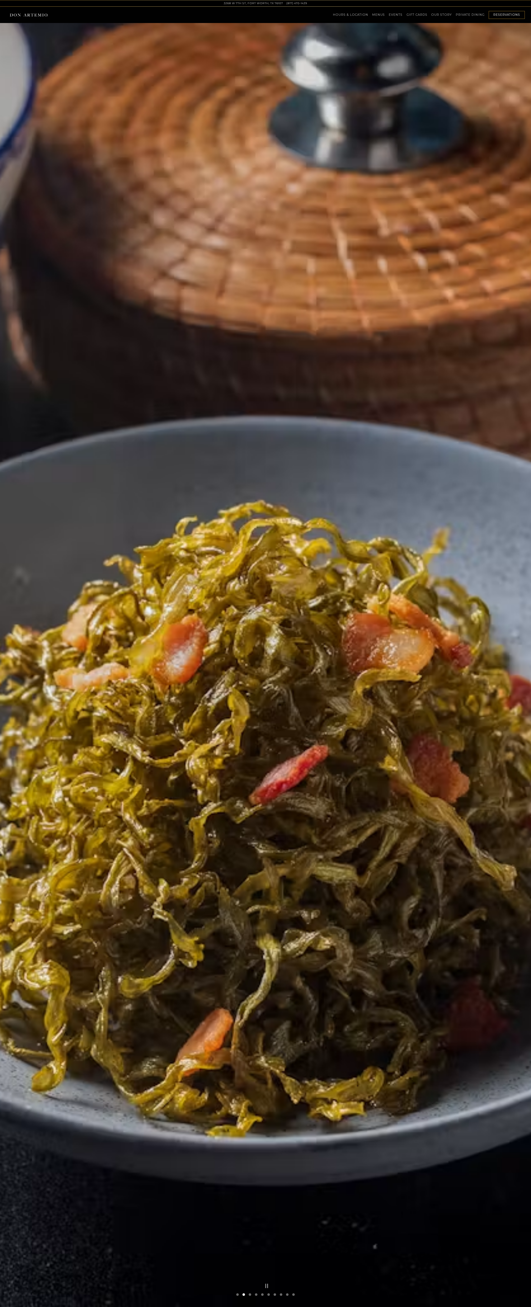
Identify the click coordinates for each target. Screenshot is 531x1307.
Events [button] (395, 15)
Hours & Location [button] (350, 15)
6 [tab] (269, 1295)
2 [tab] (244, 1295)
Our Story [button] (441, 15)
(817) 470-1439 (296, 3)
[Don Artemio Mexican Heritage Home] (28, 14)
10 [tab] (293, 1295)
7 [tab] (275, 1295)
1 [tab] (237, 1295)
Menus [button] (378, 15)
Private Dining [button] (470, 15)
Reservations (506, 15)
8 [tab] (281, 1295)
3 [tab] (250, 1295)
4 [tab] (256, 1295)
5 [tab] (262, 1295)
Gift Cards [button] (417, 15)
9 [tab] (287, 1295)
